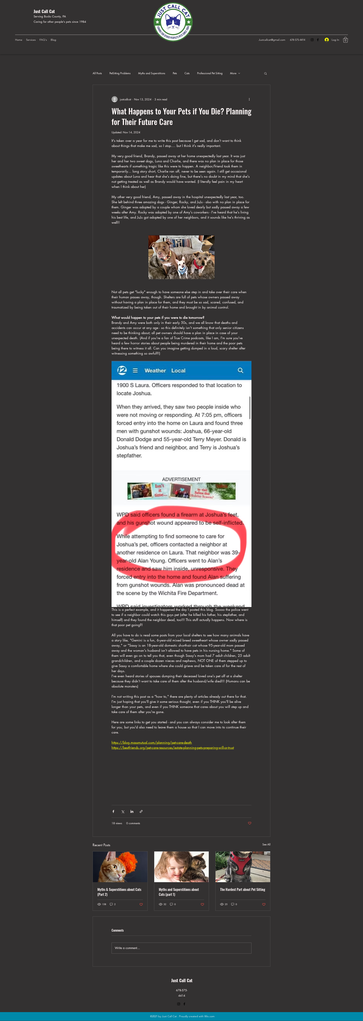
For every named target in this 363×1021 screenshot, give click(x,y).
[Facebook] (318, 40)
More (233, 73)
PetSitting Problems (120, 73)
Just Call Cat (44, 11)
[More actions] (249, 99)
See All (266, 844)
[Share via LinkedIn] (132, 811)
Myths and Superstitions (151, 73)
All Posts (97, 73)
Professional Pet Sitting (210, 73)
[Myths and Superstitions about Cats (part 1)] (181, 866)
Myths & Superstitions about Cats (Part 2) (119, 892)
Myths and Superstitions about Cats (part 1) (179, 892)
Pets (175, 73)
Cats (187, 73)
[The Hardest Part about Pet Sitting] (243, 866)
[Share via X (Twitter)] (122, 811)
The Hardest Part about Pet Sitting (242, 889)
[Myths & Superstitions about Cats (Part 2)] (120, 866)
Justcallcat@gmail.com (272, 39)
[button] (345, 40)
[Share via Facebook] (113, 811)
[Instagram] (312, 40)
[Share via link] (141, 811)
